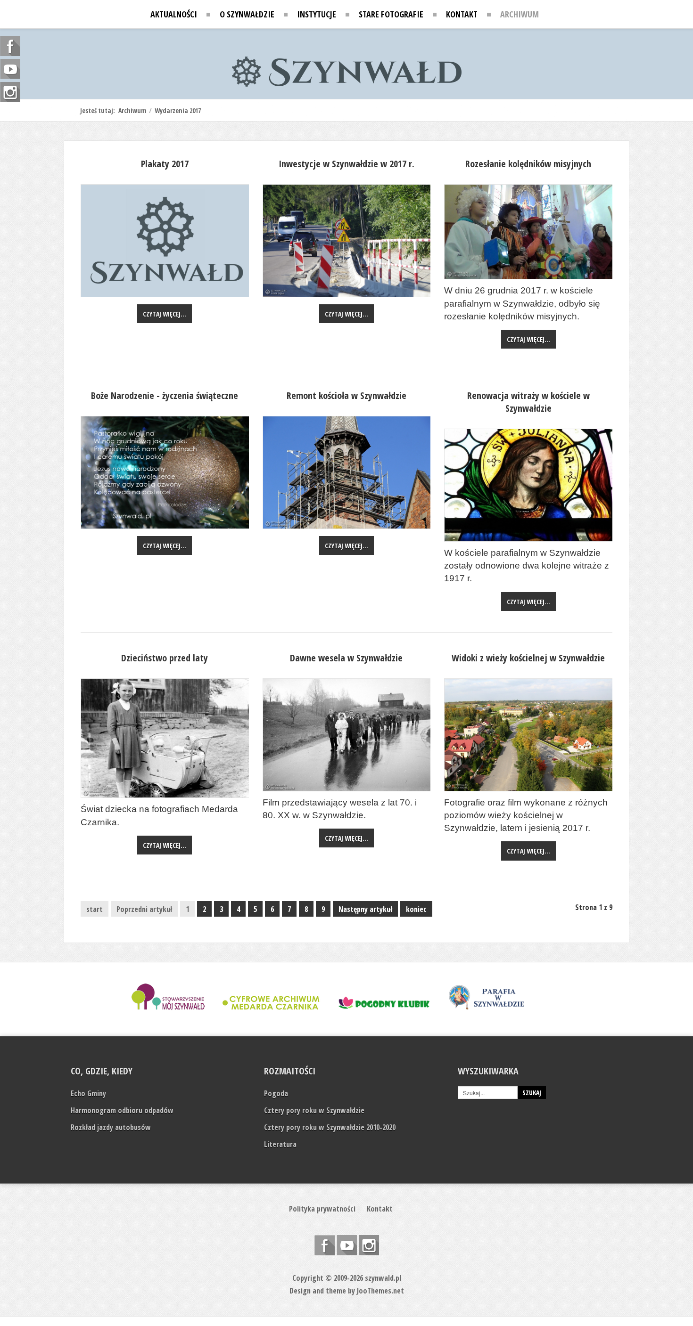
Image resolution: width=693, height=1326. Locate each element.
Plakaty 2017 (165, 163)
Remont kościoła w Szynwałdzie (346, 395)
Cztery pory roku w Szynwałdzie (314, 1110)
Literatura (280, 1144)
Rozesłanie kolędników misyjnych (528, 163)
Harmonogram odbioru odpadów (122, 1110)
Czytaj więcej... (164, 313)
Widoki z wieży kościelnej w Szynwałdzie (528, 657)
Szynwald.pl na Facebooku (324, 1245)
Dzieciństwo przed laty (164, 657)
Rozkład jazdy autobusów (111, 1127)
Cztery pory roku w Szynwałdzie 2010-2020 (330, 1127)
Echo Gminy (88, 1093)
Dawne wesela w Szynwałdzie (346, 657)
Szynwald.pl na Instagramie (369, 1245)
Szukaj (531, 1092)
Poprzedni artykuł (144, 909)
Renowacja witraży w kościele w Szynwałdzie (528, 402)
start (94, 909)
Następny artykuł (365, 909)
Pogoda (276, 1093)
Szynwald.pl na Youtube (347, 1245)
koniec (416, 909)
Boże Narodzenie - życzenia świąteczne (164, 395)
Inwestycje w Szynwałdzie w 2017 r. (346, 163)
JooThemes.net (380, 1290)
